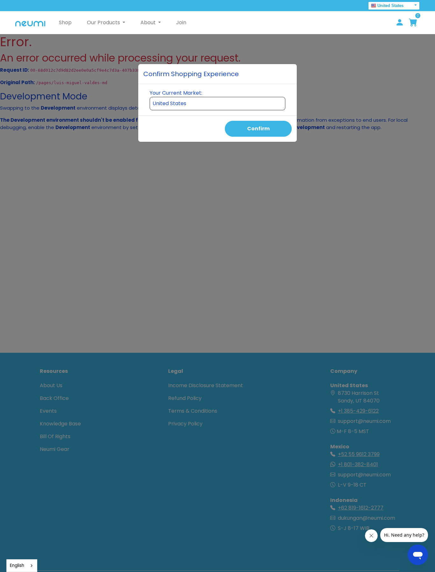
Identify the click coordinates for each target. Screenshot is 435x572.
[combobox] (21, 565)
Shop (65, 22)
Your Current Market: (176, 93)
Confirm (258, 128)
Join (181, 22)
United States (390, 5)
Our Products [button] (104, 22)
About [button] (148, 22)
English (17, 565)
